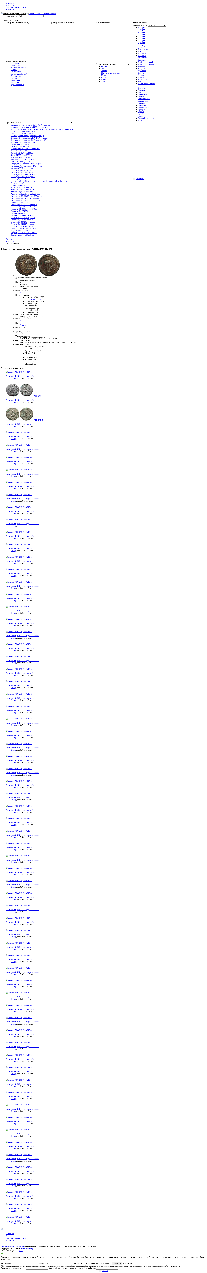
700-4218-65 (27, 1167)
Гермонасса (15, 63)
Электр (104, 81)
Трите (140, 116)
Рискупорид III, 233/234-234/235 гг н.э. (26, 196)
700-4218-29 (27, 731)
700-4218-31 (27, 756)
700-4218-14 (27, 544)
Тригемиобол (143, 107)
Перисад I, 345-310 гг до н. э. (22, 170)
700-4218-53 (27, 1018)
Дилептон (142, 71)
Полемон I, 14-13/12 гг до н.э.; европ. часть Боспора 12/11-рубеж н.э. (39, 181)
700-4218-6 (27, 457)
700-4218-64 (27, 1155)
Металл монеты (102, 64)
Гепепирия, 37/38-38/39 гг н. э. (23, 131)
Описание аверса (103, 23)
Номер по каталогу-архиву (63, 23)
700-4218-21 (27, 632)
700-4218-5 (27, 445)
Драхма (141, 77)
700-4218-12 (27, 520)
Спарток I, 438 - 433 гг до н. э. (23, 218)
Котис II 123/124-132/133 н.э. (22, 153)
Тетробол (142, 105)
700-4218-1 (38, 396)
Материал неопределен (110, 73)
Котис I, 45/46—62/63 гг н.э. (22, 151)
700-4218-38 (27, 843)
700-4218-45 (27, 930)
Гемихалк (142, 60)
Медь (103, 75)
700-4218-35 (27, 806)
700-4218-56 (27, 1055)
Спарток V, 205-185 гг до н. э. (23, 226)
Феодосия (15, 83)
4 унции (141, 34)
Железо (104, 69)
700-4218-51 (27, 372)
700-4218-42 (27, 893)
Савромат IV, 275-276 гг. (21, 211)
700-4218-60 (27, 1105)
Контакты (10, 9)
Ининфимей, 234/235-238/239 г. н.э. (25, 149)
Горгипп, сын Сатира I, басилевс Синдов (27, 136)
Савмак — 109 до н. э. (20, 203)
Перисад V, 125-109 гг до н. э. (23, 179)
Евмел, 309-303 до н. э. (20, 144)
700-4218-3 (27, 432)
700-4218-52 (27, 1005)
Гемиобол (142, 56)
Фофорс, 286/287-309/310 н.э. (22, 235)
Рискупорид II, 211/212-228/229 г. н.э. (26, 194)
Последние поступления (16, 7)
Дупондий (142, 79)
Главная (9, 239)
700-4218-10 (27, 495)
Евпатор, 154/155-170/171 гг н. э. (24, 146)
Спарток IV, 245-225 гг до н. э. (23, 224)
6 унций (141, 38)
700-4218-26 (27, 694)
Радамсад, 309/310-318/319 (21, 187)
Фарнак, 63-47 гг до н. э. (21, 231)
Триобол (141, 114)
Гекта (140, 51)
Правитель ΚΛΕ (17, 183)
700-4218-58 (27, 1080)
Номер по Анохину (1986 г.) (17, 23)
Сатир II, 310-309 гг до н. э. (22, 215)
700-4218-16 (27, 569)
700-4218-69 (27, 1217)
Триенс (141, 112)
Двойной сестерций (146, 64)
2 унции (141, 30)
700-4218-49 (27, 980)
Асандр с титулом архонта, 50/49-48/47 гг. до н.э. (30, 125)
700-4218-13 (27, 532)
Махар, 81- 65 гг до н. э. (20, 162)
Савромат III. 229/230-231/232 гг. (24, 209)
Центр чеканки (12, 61)
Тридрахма (142, 109)
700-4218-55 (27, 1043)
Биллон (104, 66)
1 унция (141, 28)
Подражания (16, 76)
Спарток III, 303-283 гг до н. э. (23, 222)
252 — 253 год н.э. (37, 299)
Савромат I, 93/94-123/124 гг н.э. (24, 205)
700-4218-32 (27, 769)
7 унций (141, 41)
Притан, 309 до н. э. (19, 185)
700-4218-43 (27, 906)
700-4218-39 (27, 856)
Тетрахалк (142, 103)
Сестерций (142, 94)
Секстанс (142, 90)
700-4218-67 (27, 1192)
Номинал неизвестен (146, 84)
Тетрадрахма (143, 101)
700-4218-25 (27, 681)
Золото (104, 71)
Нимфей (14, 70)
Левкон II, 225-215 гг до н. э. (22, 159)
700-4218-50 (27, 993)
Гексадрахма (143, 49)
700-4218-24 (27, 669)
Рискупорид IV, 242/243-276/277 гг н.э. (26, 198)
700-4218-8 (27, 470)
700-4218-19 (27, 607)
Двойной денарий (145, 62)
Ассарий (141, 47)
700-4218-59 (27, 1092)
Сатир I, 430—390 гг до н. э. (22, 213)
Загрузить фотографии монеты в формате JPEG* (92, 1263)
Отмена (105, 1271)
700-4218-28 (27, 719)
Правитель (10, 123)
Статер (141, 97)
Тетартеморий (144, 99)
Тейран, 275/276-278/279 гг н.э (23, 228)
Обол (140, 86)
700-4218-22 (27, 644)
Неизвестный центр (19, 67)
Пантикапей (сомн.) (19, 74)
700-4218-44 (27, 918)
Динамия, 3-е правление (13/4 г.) (24, 142)
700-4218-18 (27, 594)
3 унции (141, 32)
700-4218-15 (27, 557)
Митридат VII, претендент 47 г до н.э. (26, 166)
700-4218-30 (27, 744)
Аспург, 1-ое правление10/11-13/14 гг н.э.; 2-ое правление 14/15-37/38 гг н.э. (42, 129)
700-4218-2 (38, 420)
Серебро (104, 79)
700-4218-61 (27, 1117)
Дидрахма (142, 69)
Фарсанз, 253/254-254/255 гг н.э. (24, 233)
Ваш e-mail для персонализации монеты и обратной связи (72, 1268)
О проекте (10, 3)
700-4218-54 (27, 1030)
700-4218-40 (27, 868)
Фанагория (15, 80)
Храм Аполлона (17, 85)
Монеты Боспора (27, 1248)
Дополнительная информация (13, 1268)
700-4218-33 (27, 781)
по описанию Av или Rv (11, 16)
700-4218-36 (27, 818)
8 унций (141, 43)
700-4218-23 (27, 657)
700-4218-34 (27, 794)
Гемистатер (142, 58)
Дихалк (141, 75)
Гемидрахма (143, 53)
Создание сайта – (12, 1246)
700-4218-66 (27, 1180)
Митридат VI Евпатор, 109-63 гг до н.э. (27, 164)
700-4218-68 (27, 1204)
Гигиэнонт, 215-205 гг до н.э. (22, 134)
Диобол (141, 73)
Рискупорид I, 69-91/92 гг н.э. (23, 192)
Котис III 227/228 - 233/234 (21, 155)
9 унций (141, 45)
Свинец (104, 77)
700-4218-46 (27, 943)
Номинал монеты (140, 25)
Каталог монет (12, 5)
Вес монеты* (6, 1263)
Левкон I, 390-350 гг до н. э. (22, 157)
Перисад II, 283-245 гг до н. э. (23, 172)
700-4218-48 (27, 968)
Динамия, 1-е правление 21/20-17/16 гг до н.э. (29, 138)
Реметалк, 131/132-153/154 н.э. (23, 190)
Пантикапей (16, 72)
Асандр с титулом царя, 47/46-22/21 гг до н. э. (29, 127)
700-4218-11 (27, 507)
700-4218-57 (27, 1067)
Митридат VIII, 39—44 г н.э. (22, 168)
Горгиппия (15, 65)
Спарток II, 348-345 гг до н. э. (23, 220)
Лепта (140, 81)
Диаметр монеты (42, 1263)
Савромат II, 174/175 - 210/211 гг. (24, 207)
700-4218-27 (27, 706)
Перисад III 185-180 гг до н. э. (23, 174)
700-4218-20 (27, 619)
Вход (21, 1251)
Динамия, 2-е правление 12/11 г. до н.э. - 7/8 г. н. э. (31, 140)
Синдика (14, 78)
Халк (140, 120)
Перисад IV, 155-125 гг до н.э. (23, 177)
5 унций (141, 36)
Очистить (140, 179)
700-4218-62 (27, 1130)
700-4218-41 (27, 881)
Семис (140, 92)
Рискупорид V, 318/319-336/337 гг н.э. (26, 200)
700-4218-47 (27, 955)
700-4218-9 (27, 482)
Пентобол (142, 88)
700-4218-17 (27, 582)
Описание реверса (140, 23)
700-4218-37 (27, 831)
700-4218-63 (27, 1142)
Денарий (141, 66)
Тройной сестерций (146, 118)
